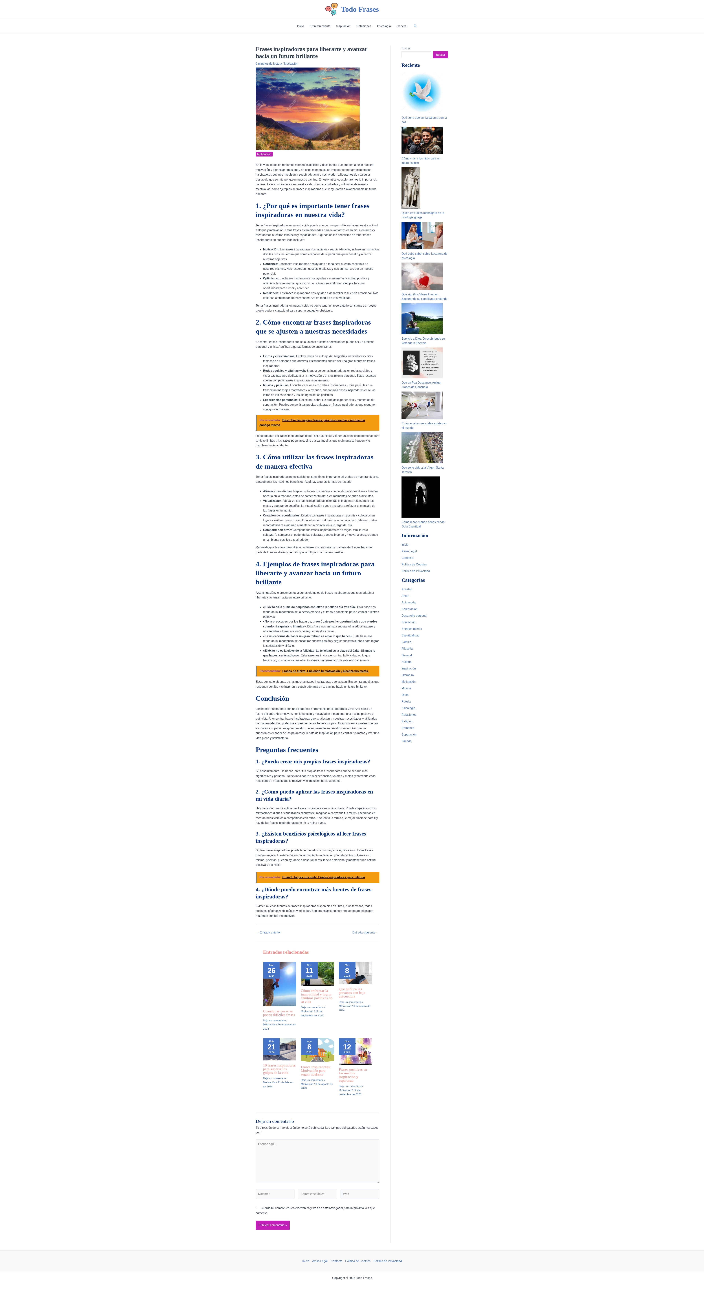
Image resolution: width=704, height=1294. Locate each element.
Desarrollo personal (414, 615)
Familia (406, 642)
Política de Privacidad (416, 571)
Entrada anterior (268, 932)
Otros (405, 694)
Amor (405, 595)
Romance (408, 727)
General (407, 655)
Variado (407, 741)
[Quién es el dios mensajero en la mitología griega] (411, 188)
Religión (407, 721)
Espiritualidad (410, 635)
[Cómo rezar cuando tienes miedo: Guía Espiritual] (421, 497)
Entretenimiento (412, 628)
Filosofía (407, 648)
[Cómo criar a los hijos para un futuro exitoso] (422, 140)
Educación (408, 622)
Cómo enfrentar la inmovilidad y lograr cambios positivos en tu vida (316, 996)
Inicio (405, 544)
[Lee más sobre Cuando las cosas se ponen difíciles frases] (279, 983)
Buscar (406, 48)
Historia (407, 661)
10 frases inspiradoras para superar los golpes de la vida (279, 1069)
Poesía (406, 701)
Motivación (291, 63)
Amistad (407, 589)
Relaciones (409, 714)
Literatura (408, 675)
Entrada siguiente (365, 932)
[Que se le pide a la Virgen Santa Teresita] (422, 447)
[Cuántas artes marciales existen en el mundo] (422, 405)
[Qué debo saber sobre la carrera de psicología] (422, 235)
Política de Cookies (414, 564)
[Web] (360, 1194)
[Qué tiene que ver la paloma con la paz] (422, 92)
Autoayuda (409, 602)
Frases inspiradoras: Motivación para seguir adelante (316, 1070)
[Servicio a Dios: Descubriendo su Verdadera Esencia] (422, 318)
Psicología (408, 708)
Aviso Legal (409, 551)
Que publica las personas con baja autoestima (352, 992)
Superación (409, 734)
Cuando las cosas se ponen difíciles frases (279, 1013)
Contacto (407, 557)
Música (406, 688)
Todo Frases (360, 9)
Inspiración (409, 668)
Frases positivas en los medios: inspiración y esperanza (353, 1074)
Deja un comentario (274, 1020)
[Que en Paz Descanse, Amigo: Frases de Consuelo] (422, 362)
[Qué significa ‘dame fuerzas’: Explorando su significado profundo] (422, 276)
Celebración (409, 609)
